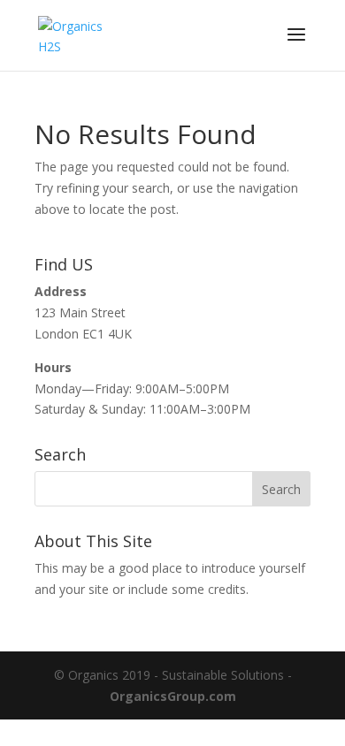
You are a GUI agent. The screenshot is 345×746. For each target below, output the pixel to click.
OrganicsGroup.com (173, 696)
